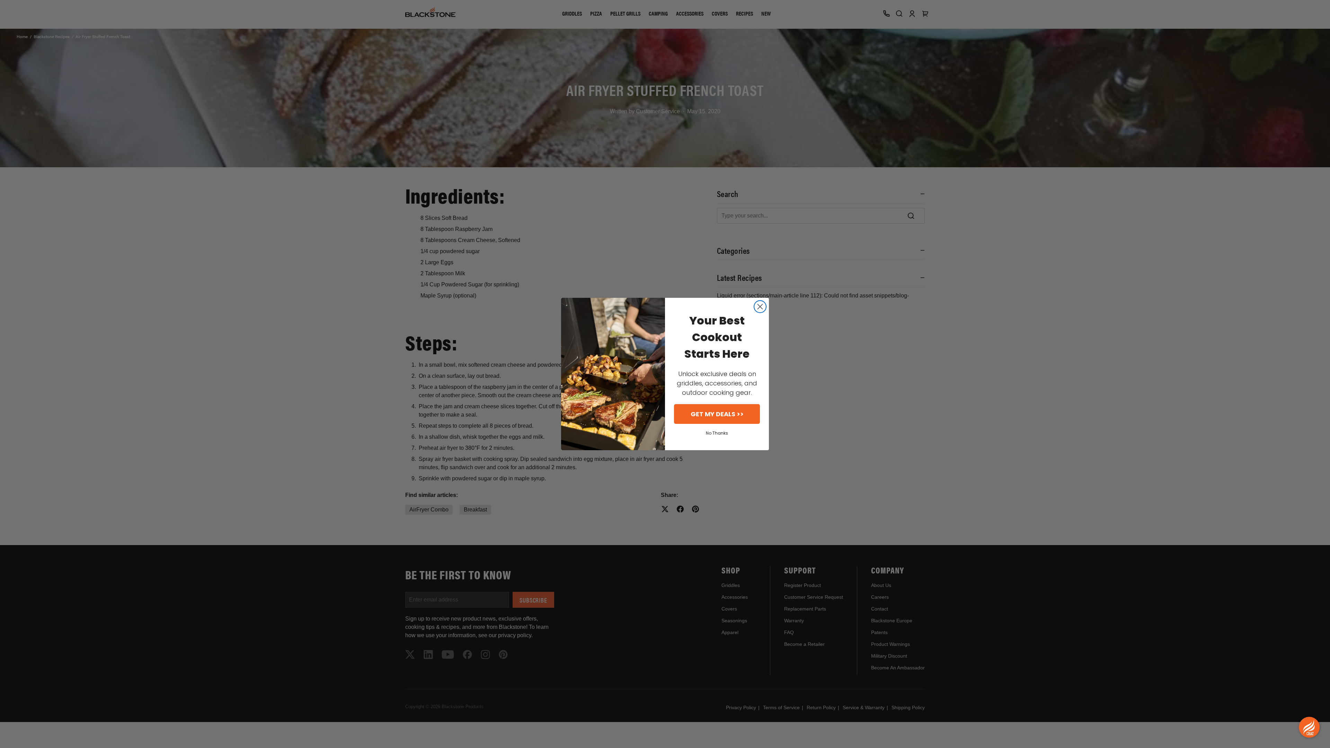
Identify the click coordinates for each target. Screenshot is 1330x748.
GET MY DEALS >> (717, 414)
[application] (1309, 727)
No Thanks (717, 433)
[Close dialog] (760, 307)
